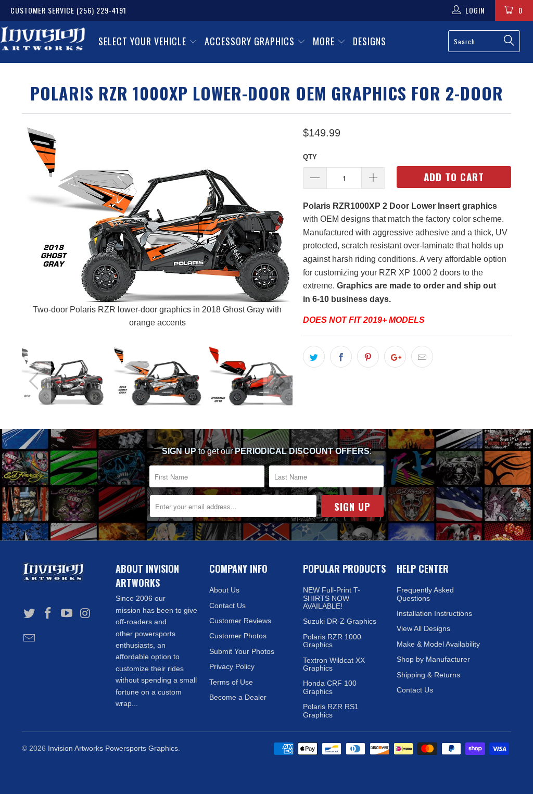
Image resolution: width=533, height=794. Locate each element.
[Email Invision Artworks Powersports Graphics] (29, 639)
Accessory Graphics (251, 41)
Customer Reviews (240, 620)
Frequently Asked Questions (425, 594)
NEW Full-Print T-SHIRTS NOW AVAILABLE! (331, 598)
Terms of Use (231, 682)
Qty (310, 157)
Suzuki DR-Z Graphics (339, 621)
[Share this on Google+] (395, 357)
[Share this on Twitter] (314, 357)
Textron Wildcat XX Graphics (334, 664)
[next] (278, 227)
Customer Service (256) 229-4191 (68, 10)
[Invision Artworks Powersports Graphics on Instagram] (85, 614)
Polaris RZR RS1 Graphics (331, 710)
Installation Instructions (434, 613)
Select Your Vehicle (143, 41)
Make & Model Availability (438, 644)
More (325, 41)
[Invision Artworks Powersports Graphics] (42, 39)
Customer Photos (237, 636)
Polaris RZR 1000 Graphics (332, 641)
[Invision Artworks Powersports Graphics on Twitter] (29, 614)
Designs (369, 41)
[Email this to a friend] (422, 357)
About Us (224, 590)
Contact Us (227, 605)
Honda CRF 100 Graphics (330, 687)
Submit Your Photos (241, 651)
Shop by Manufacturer (433, 659)
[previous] (36, 227)
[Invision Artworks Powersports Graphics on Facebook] (48, 614)
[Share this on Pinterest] (368, 357)
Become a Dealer (237, 697)
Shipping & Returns (428, 675)
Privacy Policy (232, 666)
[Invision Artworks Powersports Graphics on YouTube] (66, 614)
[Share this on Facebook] (341, 357)
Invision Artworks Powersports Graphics (113, 748)
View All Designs (423, 628)
